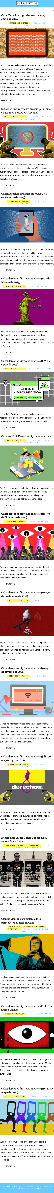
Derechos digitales (19, 23)
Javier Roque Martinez (29, 848)
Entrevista (34, 845)
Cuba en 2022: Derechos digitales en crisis (26, 436)
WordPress (37, 1189)
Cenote (50, 1187)
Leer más (10, 100)
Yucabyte (27, 25)
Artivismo (14, 927)
